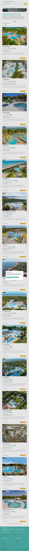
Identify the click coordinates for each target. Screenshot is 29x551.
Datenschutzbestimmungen (19, 271)
